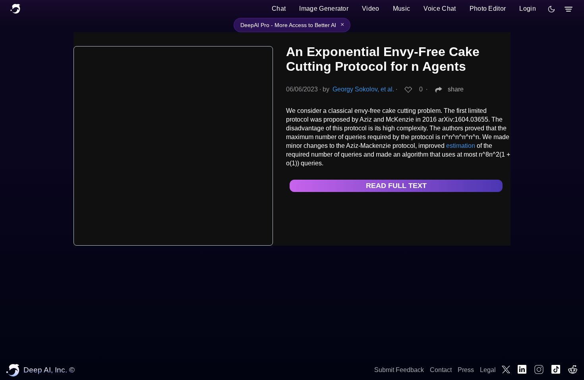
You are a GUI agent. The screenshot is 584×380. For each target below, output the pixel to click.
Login (527, 8)
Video (370, 8)
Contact (441, 369)
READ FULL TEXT (396, 186)
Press (466, 369)
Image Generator (323, 8)
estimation (460, 145)
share (456, 89)
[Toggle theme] (551, 9)
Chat (279, 8)
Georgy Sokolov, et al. (363, 89)
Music (401, 8)
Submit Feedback (399, 369)
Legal (488, 369)
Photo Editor (488, 8)
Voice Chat (439, 8)
